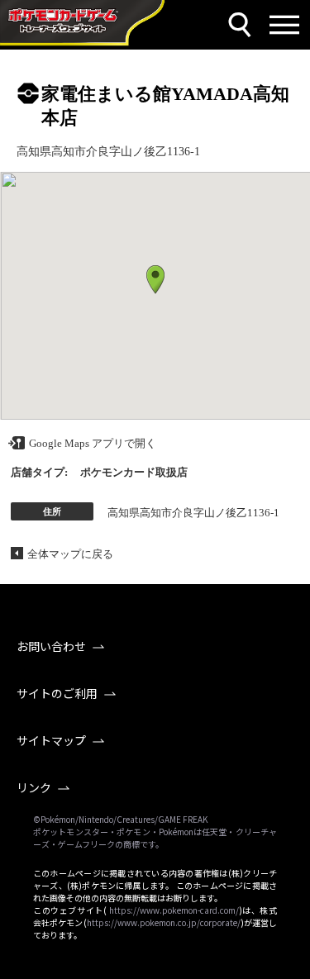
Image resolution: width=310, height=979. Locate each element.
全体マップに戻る (70, 554)
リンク (34, 787)
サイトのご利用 (57, 693)
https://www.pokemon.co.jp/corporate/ (164, 922)
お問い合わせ (51, 646)
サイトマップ (51, 740)
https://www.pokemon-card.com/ (174, 910)
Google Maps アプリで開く (92, 443)
